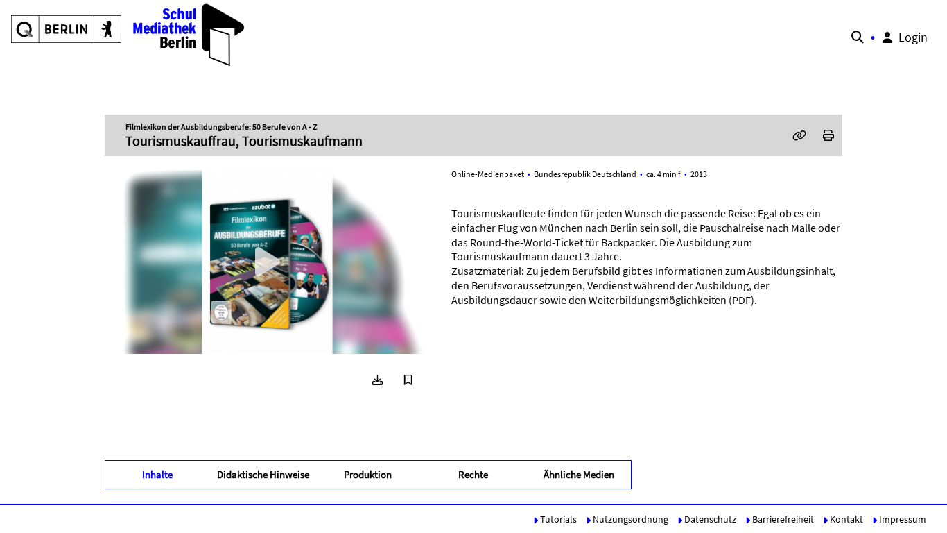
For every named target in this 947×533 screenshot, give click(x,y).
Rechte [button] (473, 474)
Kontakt (845, 519)
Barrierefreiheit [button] (782, 519)
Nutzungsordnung (629, 519)
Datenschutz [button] (709, 519)
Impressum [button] (901, 519)
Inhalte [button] (157, 474)
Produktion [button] (368, 474)
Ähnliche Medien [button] (579, 474)
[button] (128, 34)
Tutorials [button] (557, 519)
